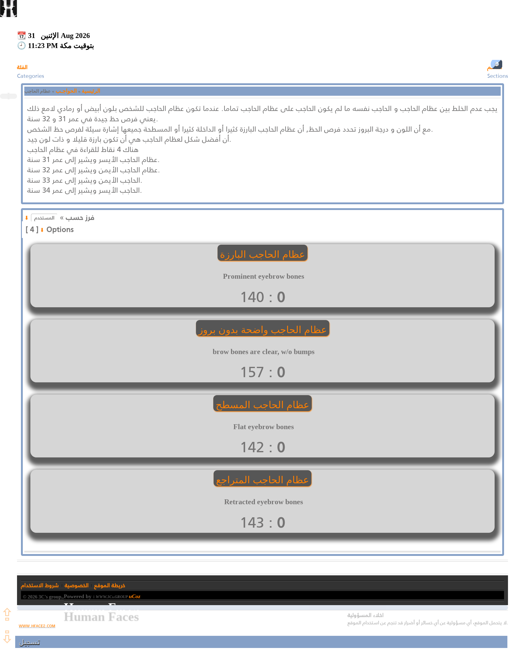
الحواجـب (66, 91)
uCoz (134, 596)
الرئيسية (91, 91)
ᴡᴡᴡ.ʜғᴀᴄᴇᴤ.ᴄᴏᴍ (37, 625)
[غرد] (8, 96)
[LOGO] (8, 8)
